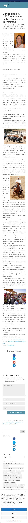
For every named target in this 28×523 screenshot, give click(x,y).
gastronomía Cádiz (7, 487)
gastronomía (21, 484)
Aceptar (14, 509)
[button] (26, 491)
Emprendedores (16, 480)
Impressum (19, 520)
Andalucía (5, 465)
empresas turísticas (8, 484)
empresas (13, 482)
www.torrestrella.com (15, 338)
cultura (5, 480)
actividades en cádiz (8, 463)
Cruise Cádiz (19, 477)
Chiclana (14, 475)
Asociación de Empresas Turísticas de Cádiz (13, 468)
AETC (16, 463)
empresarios (6, 482)
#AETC (22, 24)
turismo (5, 28)
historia (16, 487)
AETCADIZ (20, 463)
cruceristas (6, 477)
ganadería (16, 26)
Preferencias (14, 517)
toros (21, 26)
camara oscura (7, 475)
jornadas (21, 487)
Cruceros (12, 477)
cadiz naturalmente (8, 473)
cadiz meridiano (20, 470)
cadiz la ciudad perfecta (9, 470)
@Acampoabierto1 (10, 345)
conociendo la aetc (8, 26)
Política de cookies (10, 520)
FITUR (15, 484)
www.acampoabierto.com (18, 339)
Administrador (9, 24)
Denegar (14, 513)
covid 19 (19, 475)
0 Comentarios (21, 28)
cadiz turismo (17, 473)
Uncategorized (12, 28)
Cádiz (9, 480)
